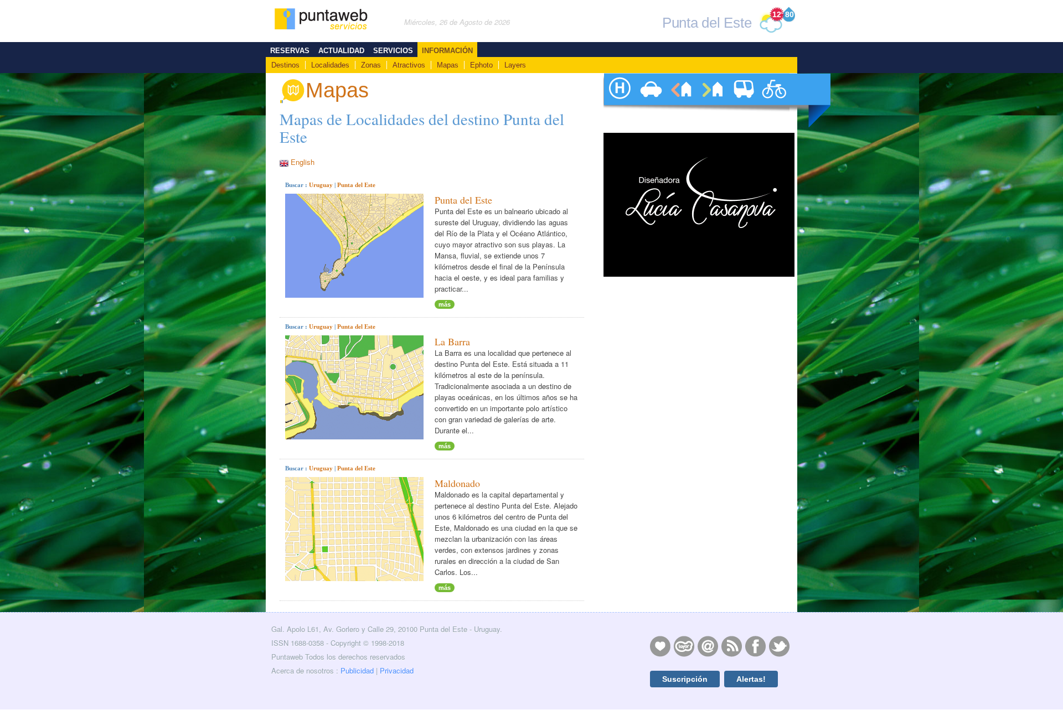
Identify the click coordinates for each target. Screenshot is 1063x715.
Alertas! (751, 679)
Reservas (289, 50)
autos (649, 100)
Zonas (371, 65)
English (302, 162)
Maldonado (457, 483)
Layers (515, 65)
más (444, 304)
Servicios (393, 50)
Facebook (755, 646)
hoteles (618, 100)
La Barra (452, 341)
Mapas (447, 65)
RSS (731, 646)
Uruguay (321, 185)
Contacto (707, 646)
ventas (711, 100)
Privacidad (397, 670)
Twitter (779, 646)
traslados (742, 100)
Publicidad (357, 670)
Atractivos (409, 65)
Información (447, 50)
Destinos (285, 65)
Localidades (330, 65)
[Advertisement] (698, 508)
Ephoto (481, 65)
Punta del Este (356, 185)
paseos (773, 100)
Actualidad (341, 50)
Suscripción (685, 679)
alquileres (680, 100)
